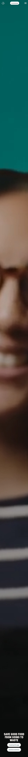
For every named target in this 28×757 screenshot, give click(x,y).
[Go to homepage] (3, 3)
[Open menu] (25, 3)
